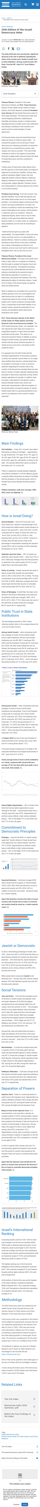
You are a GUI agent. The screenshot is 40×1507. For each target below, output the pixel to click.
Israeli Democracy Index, (10, 1434)
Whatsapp (4, 49)
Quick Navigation (9, 94)
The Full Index (11, 1399)
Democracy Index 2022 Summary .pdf (15, 1406)
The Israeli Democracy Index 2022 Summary (18, 1452)
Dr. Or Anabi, (5, 41)
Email (18, 49)
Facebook (8, 49)
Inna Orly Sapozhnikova (26, 41)
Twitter (13, 49)
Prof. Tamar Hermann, (28, 40)
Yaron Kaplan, (14, 41)
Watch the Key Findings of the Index (17, 1415)
